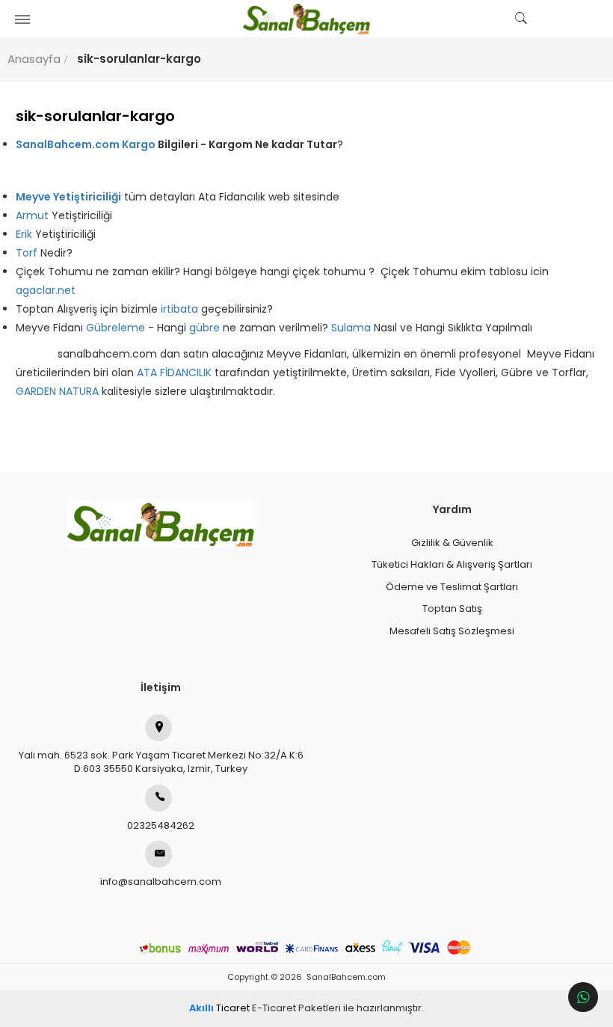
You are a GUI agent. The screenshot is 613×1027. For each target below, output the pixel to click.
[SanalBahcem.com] (306, 18)
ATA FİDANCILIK (174, 372)
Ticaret (219, 1008)
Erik (24, 234)
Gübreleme (117, 327)
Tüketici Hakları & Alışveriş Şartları (452, 564)
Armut (34, 215)
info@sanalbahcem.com (160, 881)
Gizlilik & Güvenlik (452, 543)
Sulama (352, 327)
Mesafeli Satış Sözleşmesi (451, 631)
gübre (206, 327)
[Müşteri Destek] (583, 997)
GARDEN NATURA (57, 391)
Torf (28, 252)
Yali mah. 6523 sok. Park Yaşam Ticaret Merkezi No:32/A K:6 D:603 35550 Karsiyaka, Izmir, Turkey (161, 762)
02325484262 (160, 825)
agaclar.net (46, 290)
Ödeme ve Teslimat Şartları (452, 587)
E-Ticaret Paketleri (296, 1008)
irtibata (181, 308)
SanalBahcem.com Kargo (87, 144)
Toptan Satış (452, 608)
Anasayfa (34, 59)
